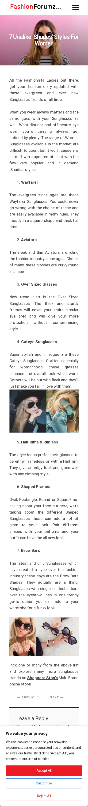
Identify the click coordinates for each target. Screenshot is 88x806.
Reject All (44, 796)
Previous (28, 697)
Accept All (44, 770)
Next (56, 697)
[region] (44, 766)
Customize (44, 783)
